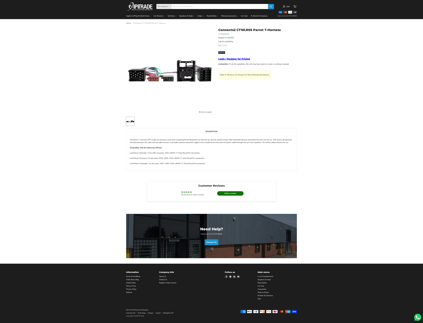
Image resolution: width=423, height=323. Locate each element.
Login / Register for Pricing (234, 59)
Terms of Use (131, 286)
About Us (162, 276)
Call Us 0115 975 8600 (287, 16)
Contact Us (163, 279)
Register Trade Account (167, 283)
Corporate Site (131, 313)
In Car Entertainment (265, 276)
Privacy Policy (131, 289)
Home (128, 23)
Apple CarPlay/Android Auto (137, 16)
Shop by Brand (263, 292)
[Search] (271, 6)
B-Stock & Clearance (259, 16)
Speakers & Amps (264, 279)
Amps (200, 16)
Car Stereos (158, 16)
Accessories (262, 289)
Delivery (129, 292)
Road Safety (212, 16)
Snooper (150, 313)
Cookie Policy (131, 283)
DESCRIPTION (212, 131)
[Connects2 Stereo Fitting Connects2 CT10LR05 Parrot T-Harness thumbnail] (130, 121)
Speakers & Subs (186, 16)
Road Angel (142, 313)
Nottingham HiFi (168, 313)
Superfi (158, 313)
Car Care (244, 16)
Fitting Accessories (229, 16)
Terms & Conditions (133, 276)
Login (288, 6)
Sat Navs (171, 16)
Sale (259, 299)
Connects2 (225, 34)
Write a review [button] (230, 193)
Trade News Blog (132, 279)
